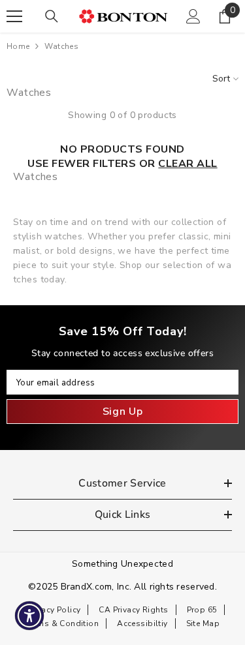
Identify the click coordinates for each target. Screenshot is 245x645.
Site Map (203, 623)
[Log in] (193, 16)
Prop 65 (202, 610)
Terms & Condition (62, 623)
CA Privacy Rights (133, 610)
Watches (61, 46)
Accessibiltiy (142, 623)
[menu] (14, 16)
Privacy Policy (54, 610)
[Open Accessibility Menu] (29, 616)
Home (18, 46)
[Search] (51, 16)
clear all (187, 164)
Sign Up (122, 411)
